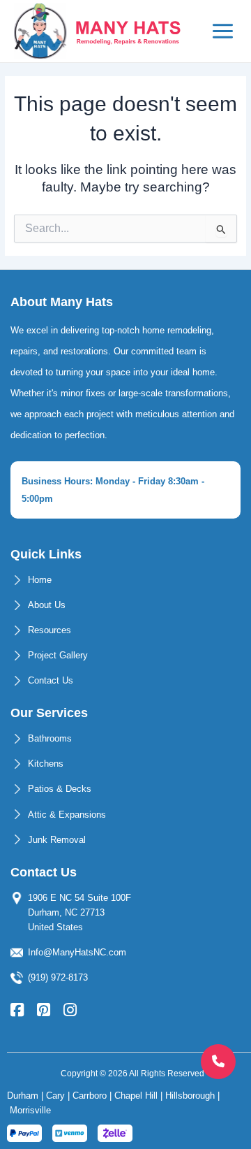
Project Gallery (58, 655)
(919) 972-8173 (58, 977)
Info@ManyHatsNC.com (77, 952)
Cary (55, 1095)
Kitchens (45, 763)
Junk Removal (57, 839)
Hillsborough (190, 1095)
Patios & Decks (59, 788)
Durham (22, 1095)
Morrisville (30, 1110)
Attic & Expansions (67, 814)
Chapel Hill (136, 1095)
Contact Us (50, 680)
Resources (49, 630)
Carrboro (90, 1095)
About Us (47, 605)
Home (40, 579)
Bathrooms (50, 738)
